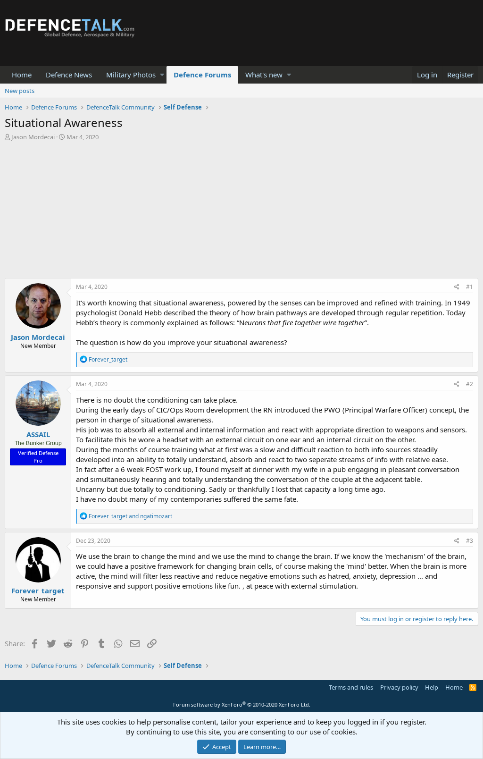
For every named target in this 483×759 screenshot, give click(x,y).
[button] (162, 75)
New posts (19, 90)
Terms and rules (351, 687)
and (130, 516)
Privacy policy (399, 687)
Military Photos (131, 74)
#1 (469, 287)
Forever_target (38, 590)
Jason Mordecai (33, 137)
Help (431, 687)
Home (22, 74)
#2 (469, 384)
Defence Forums (202, 74)
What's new (264, 74)
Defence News (69, 74)
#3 (469, 541)
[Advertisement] (241, 212)
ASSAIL (38, 434)
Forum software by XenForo (241, 704)
